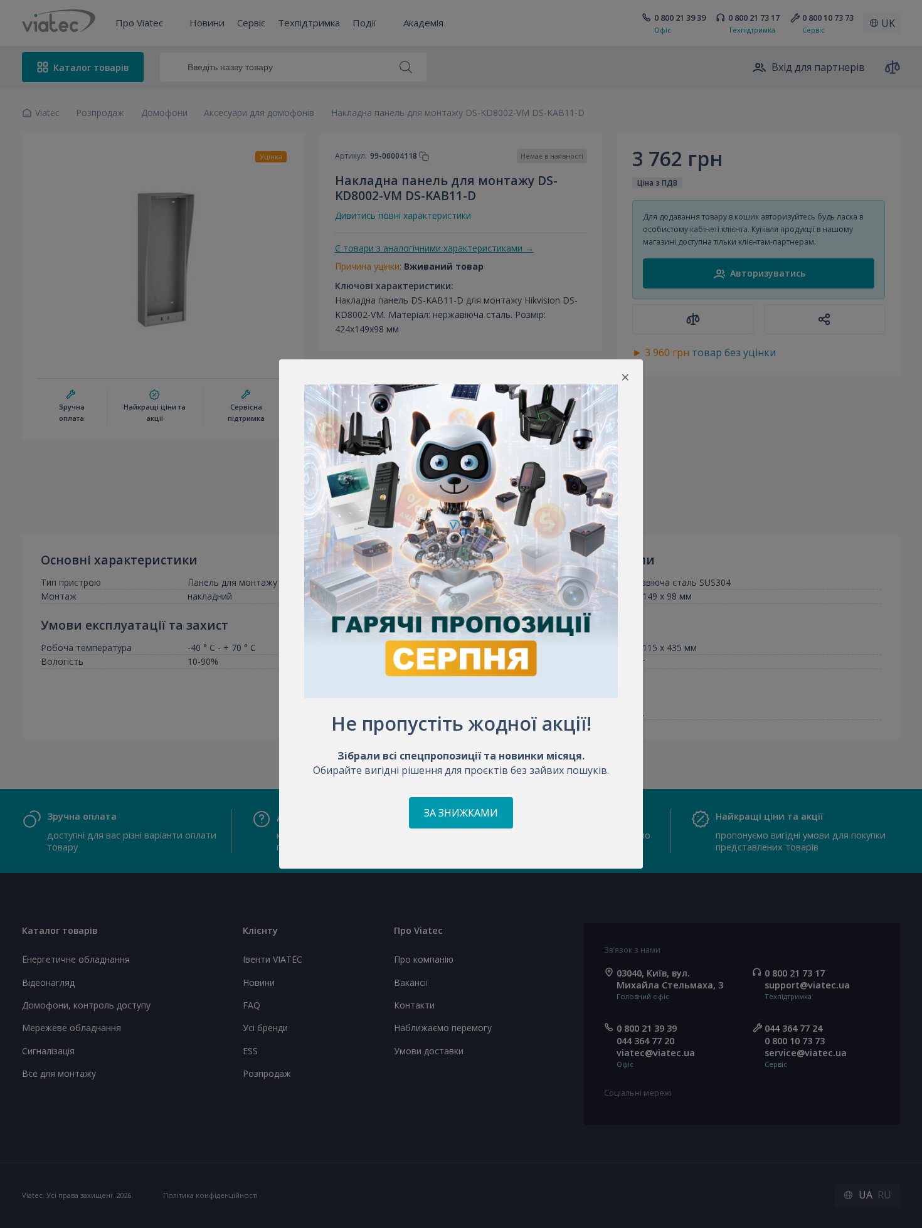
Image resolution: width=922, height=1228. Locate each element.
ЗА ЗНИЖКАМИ (461, 813)
